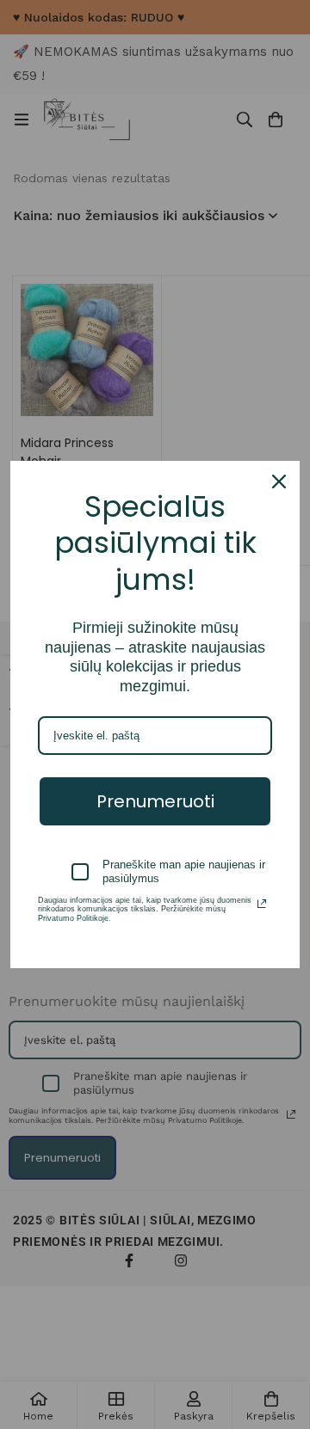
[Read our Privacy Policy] (261, 903)
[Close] (279, 481)
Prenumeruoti (155, 801)
